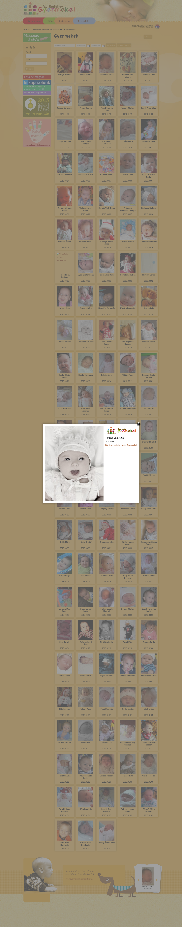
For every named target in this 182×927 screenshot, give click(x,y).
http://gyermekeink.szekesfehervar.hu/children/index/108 (128, 445)
